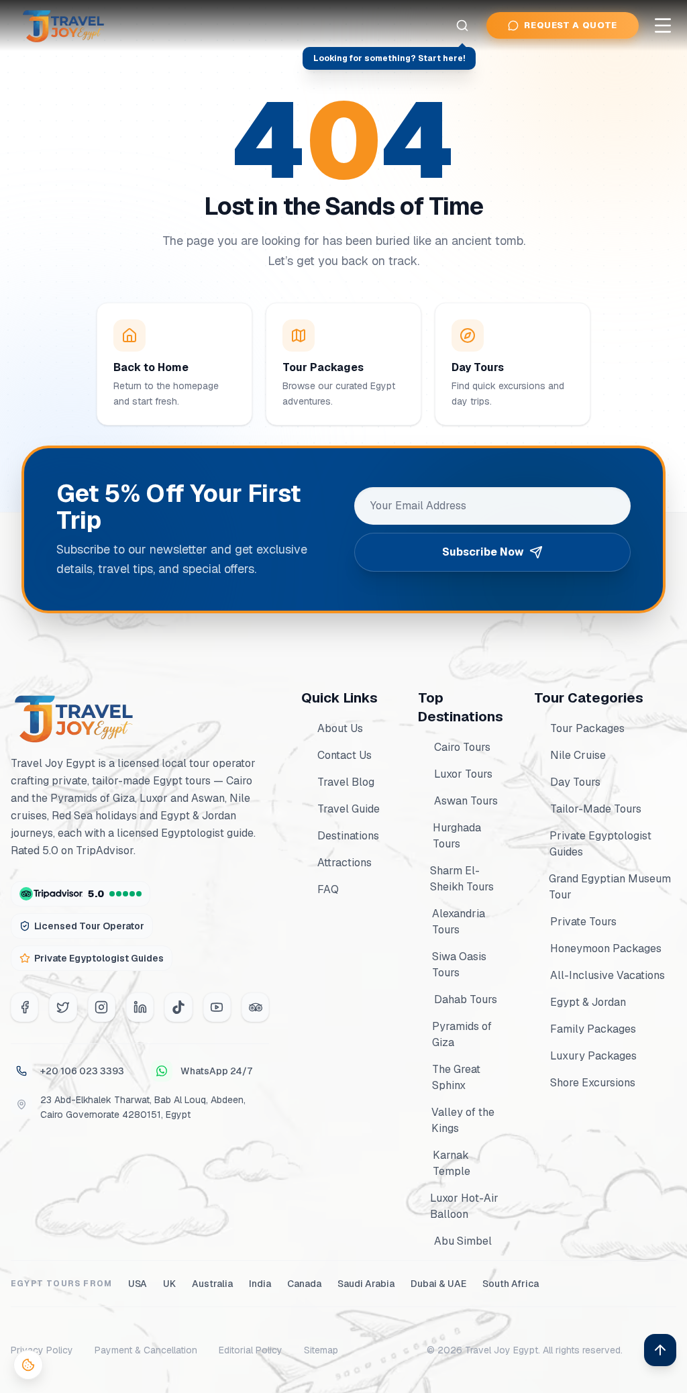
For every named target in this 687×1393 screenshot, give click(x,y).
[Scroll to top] (660, 1350)
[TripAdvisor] (255, 1007)
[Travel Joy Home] (64, 25)
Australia (212, 1284)
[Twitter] (62, 1007)
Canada (304, 1284)
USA (137, 1284)
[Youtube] (217, 1007)
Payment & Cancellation (146, 1350)
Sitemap (321, 1350)
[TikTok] (178, 1007)
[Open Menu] (662, 25)
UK (169, 1284)
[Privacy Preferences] (28, 1365)
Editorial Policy (250, 1350)
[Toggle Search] (462, 25)
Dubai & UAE (438, 1284)
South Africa (510, 1284)
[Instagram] (101, 1007)
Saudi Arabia (365, 1284)
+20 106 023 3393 (82, 1071)
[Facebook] (24, 1007)
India (260, 1284)
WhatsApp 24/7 (216, 1071)
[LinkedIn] (140, 1007)
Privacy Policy (42, 1350)
